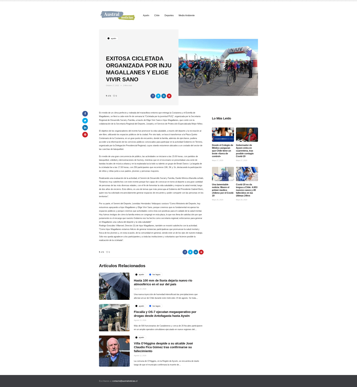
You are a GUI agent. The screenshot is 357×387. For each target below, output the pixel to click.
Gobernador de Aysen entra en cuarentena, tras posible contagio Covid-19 (245, 151)
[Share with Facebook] (152, 96)
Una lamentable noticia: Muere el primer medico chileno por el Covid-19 (223, 190)
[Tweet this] (158, 96)
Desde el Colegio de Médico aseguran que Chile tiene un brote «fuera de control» (222, 151)
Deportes (169, 15)
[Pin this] (169, 96)
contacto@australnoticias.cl (124, 381)
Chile (157, 15)
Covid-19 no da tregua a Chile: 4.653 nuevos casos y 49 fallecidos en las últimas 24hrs (246, 190)
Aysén (146, 15)
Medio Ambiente (187, 15)
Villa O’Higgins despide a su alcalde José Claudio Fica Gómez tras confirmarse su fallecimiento (163, 347)
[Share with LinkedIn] (163, 96)
